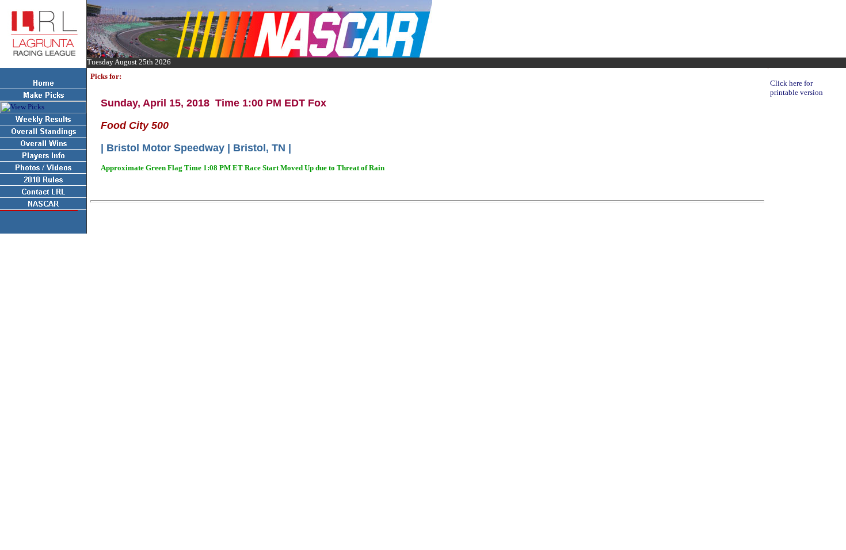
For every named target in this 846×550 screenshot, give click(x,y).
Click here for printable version (796, 88)
